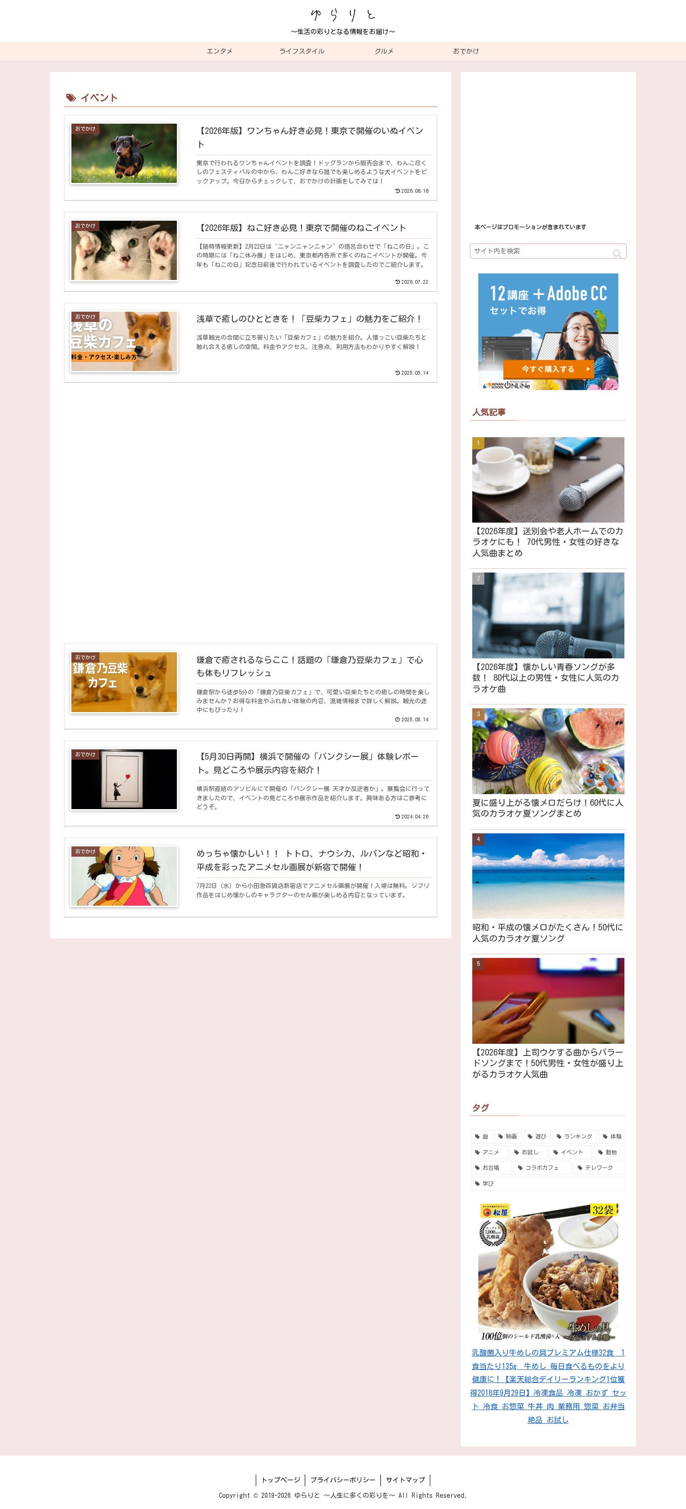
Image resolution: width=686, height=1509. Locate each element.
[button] (617, 253)
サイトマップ (405, 1480)
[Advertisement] (250, 513)
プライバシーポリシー (343, 1480)
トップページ (280, 1480)
